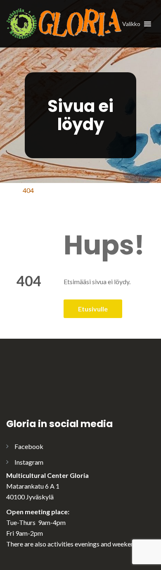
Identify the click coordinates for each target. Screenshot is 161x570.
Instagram (28, 462)
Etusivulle (93, 309)
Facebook (28, 446)
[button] (131, 24)
